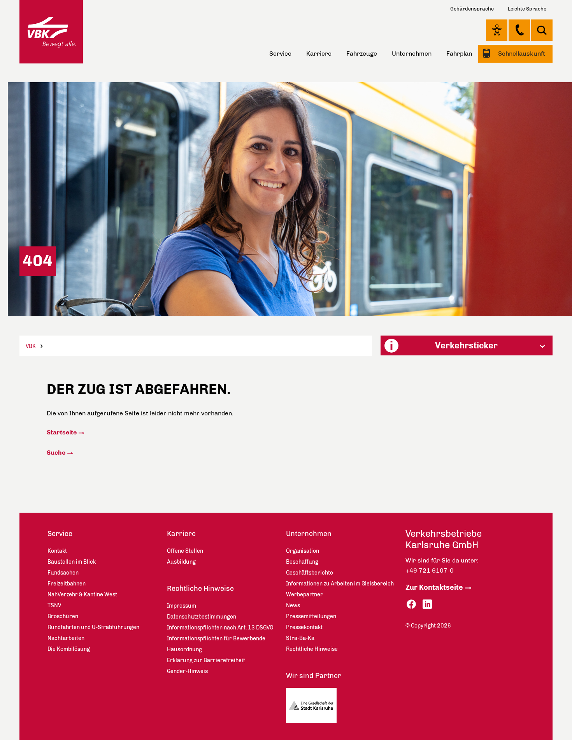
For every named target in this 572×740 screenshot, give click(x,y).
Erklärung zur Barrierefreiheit (206, 660)
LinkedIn (427, 604)
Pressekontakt (304, 627)
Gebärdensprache (472, 9)
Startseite (62, 432)
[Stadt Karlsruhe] (314, 707)
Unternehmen (412, 53)
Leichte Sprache (527, 9)
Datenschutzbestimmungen (201, 616)
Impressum (181, 606)
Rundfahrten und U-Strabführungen (93, 627)
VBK (31, 346)
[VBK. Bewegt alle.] (51, 31)
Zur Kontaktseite (434, 587)
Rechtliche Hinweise (200, 588)
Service (280, 53)
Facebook (411, 604)
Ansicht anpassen (496, 29)
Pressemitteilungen (311, 616)
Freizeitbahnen (66, 583)
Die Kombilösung (68, 649)
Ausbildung (181, 562)
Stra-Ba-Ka (300, 638)
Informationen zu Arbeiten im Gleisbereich (340, 583)
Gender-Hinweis (187, 671)
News (293, 605)
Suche (56, 452)
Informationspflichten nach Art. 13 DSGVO (220, 627)
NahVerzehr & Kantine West (82, 594)
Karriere (319, 53)
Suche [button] (542, 30)
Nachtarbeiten (65, 638)
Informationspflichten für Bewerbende (216, 638)
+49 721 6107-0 (429, 570)
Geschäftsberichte (309, 573)
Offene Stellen (185, 551)
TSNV (54, 605)
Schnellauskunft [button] (521, 53)
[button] (467, 345)
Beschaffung (302, 562)
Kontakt (519, 29)
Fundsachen (63, 573)
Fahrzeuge (361, 53)
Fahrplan (459, 53)
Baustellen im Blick (71, 562)
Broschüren (62, 616)
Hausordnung (184, 649)
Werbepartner (304, 594)
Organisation (302, 551)
